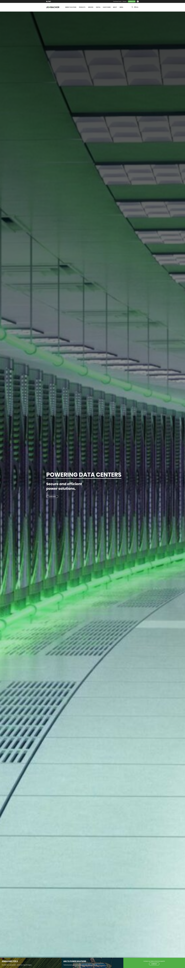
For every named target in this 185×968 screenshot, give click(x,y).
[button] (138, 1)
